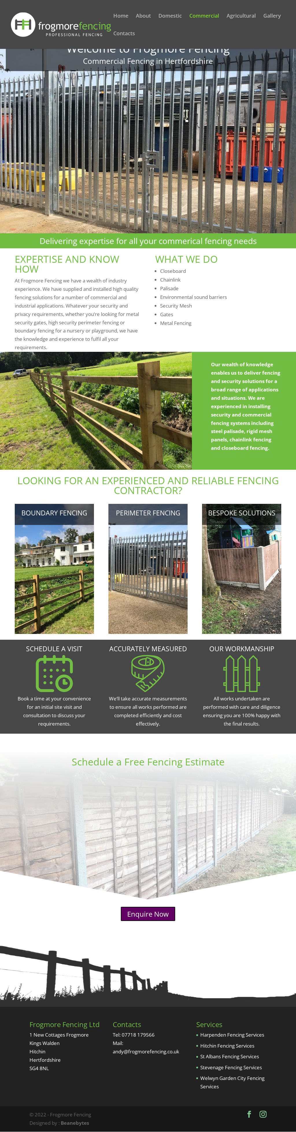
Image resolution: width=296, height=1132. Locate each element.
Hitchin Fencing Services (227, 1045)
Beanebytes (75, 1123)
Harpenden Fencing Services (232, 1034)
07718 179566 (138, 1034)
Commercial (204, 16)
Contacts (124, 34)
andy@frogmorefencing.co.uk (146, 1051)
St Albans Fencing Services (229, 1056)
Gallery (272, 16)
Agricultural (241, 16)
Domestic (170, 16)
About (143, 16)
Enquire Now (148, 914)
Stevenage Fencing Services (231, 1067)
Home (120, 16)
